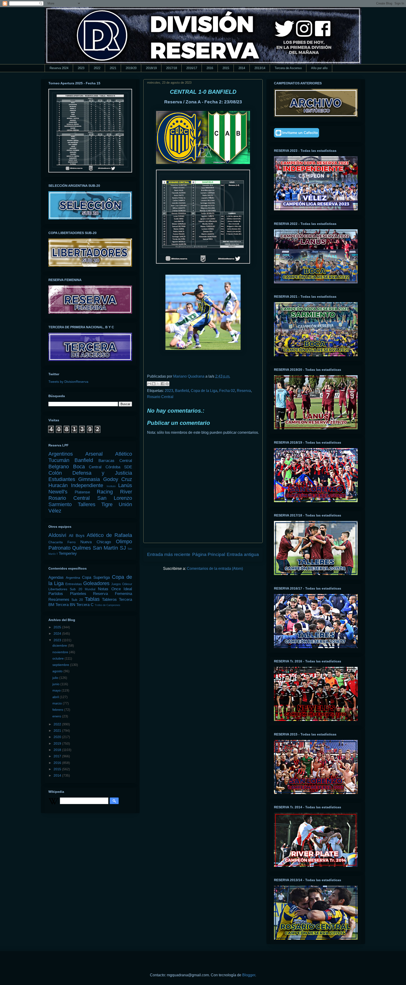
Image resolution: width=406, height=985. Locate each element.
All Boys (77, 535)
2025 (58, 627)
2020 (58, 737)
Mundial (90, 589)
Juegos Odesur (121, 584)
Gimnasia (89, 479)
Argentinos (60, 454)
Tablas (92, 599)
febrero (58, 709)
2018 (58, 750)
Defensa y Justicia (102, 473)
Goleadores (96, 583)
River (126, 492)
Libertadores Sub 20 (65, 589)
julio (55, 678)
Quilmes (81, 548)
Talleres (86, 504)
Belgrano (58, 466)
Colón (55, 473)
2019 (58, 743)
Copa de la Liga (204, 391)
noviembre (60, 652)
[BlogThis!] (153, 383)
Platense (82, 492)
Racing (105, 492)
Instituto (111, 486)
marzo (57, 703)
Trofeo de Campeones (107, 605)
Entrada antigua (243, 554)
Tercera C (85, 604)
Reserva (244, 391)
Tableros (109, 599)
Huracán (58, 485)
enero (57, 716)
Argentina (73, 577)
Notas (103, 589)
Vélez (54, 511)
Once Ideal (121, 589)
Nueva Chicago (95, 542)
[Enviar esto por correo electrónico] (149, 383)
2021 (113, 68)
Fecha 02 (227, 391)
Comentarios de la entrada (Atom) (215, 569)
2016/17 (191, 68)
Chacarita (55, 542)
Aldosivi (57, 535)
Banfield (182, 391)
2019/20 (131, 68)
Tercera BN (65, 604)
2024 (58, 633)
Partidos (55, 593)
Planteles (78, 593)
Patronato (59, 548)
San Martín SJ (109, 548)
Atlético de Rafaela (109, 535)
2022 (97, 68)
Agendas (56, 577)
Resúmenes (58, 599)
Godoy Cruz (117, 479)
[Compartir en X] (158, 383)
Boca (79, 466)
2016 (210, 68)
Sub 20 (77, 600)
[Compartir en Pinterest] (167, 383)
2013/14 (259, 68)
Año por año (319, 68)
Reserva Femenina (112, 593)
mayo (57, 690)
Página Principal (208, 554)
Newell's (57, 492)
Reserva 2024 (59, 68)
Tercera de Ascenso (288, 68)
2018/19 (151, 68)
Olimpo (124, 541)
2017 (58, 756)
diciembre (60, 645)
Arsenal (94, 454)
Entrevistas (73, 584)
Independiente (87, 485)
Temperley (68, 553)
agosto (57, 671)
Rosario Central (160, 397)
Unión (125, 504)
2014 (241, 68)
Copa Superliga (96, 577)
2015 (226, 68)
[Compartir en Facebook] (162, 383)
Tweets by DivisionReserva (68, 381)
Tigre (107, 504)
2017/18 (171, 68)
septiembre (61, 665)
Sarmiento (60, 504)
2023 (81, 68)
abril (56, 697)
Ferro (71, 542)
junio (56, 684)
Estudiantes (61, 479)
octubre (58, 658)
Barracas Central (115, 460)
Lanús (125, 485)
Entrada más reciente (168, 554)
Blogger (248, 975)
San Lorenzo (114, 498)
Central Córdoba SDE (110, 467)
